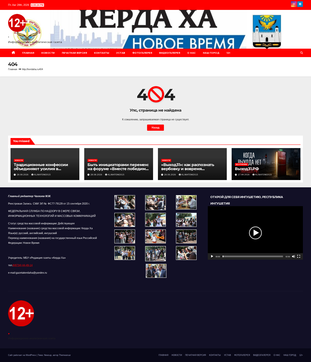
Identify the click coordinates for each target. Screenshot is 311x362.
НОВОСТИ (48, 52)
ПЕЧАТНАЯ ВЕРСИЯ (74, 52)
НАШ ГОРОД (211, 52)
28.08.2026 (23, 175)
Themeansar (65, 355)
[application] (255, 233)
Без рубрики (241, 164)
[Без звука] (293, 256)
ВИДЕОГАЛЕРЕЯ (169, 52)
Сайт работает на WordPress (22, 355)
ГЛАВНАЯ (28, 52)
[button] (301, 52)
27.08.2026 (244, 175)
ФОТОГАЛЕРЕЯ (142, 52)
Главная (12, 69)
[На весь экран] (298, 256)
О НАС (191, 52)
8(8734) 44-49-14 (23, 265)
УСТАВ (120, 52)
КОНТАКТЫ (101, 52)
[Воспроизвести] (212, 256)
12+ (228, 52)
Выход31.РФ (247, 168)
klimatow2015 (42, 175)
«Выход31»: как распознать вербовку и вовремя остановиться (187, 168)
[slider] (253, 256)
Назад (155, 127)
